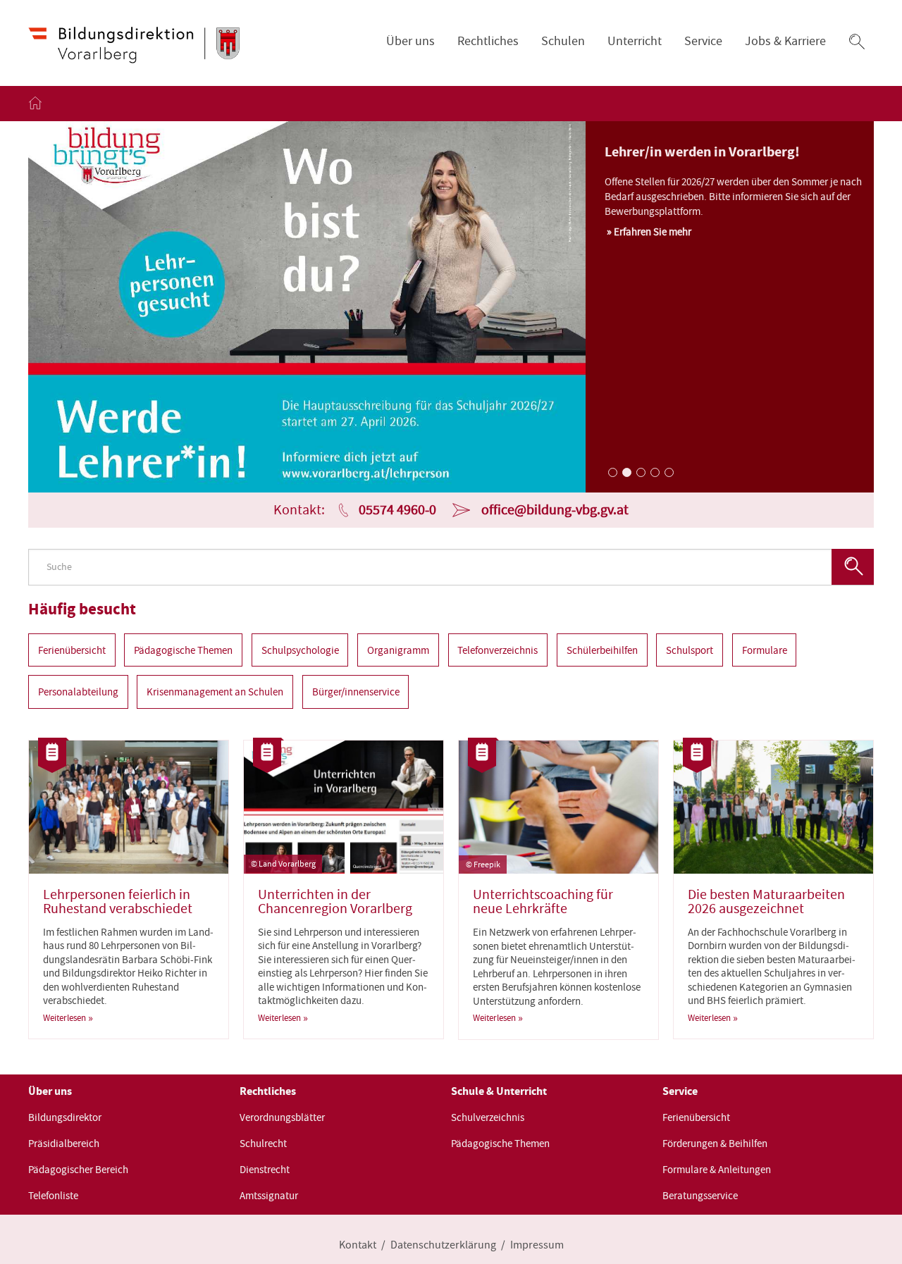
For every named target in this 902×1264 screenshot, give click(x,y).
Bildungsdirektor (64, 1117)
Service (703, 41)
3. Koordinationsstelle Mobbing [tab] (640, 471)
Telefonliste (53, 1196)
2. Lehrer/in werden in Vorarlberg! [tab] (626, 471)
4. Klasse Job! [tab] (654, 471)
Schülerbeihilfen (602, 650)
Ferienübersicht (72, 650)
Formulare (764, 650)
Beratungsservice (700, 1196)
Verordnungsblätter (282, 1117)
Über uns (410, 41)
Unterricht (634, 41)
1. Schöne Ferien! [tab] (612, 471)
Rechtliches (488, 41)
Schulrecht (263, 1143)
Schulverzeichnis (487, 1117)
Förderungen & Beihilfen (714, 1143)
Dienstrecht (265, 1170)
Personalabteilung (78, 692)
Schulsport (689, 650)
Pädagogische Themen (183, 650)
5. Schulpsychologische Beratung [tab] (668, 471)
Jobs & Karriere (785, 41)
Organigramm (398, 650)
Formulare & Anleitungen (716, 1170)
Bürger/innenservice (356, 692)
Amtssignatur (269, 1196)
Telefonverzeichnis (497, 650)
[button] (857, 41)
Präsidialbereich (63, 1143)
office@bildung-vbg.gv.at (555, 510)
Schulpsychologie (300, 650)
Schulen (563, 41)
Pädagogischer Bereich (78, 1170)
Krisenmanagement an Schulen (215, 692)
